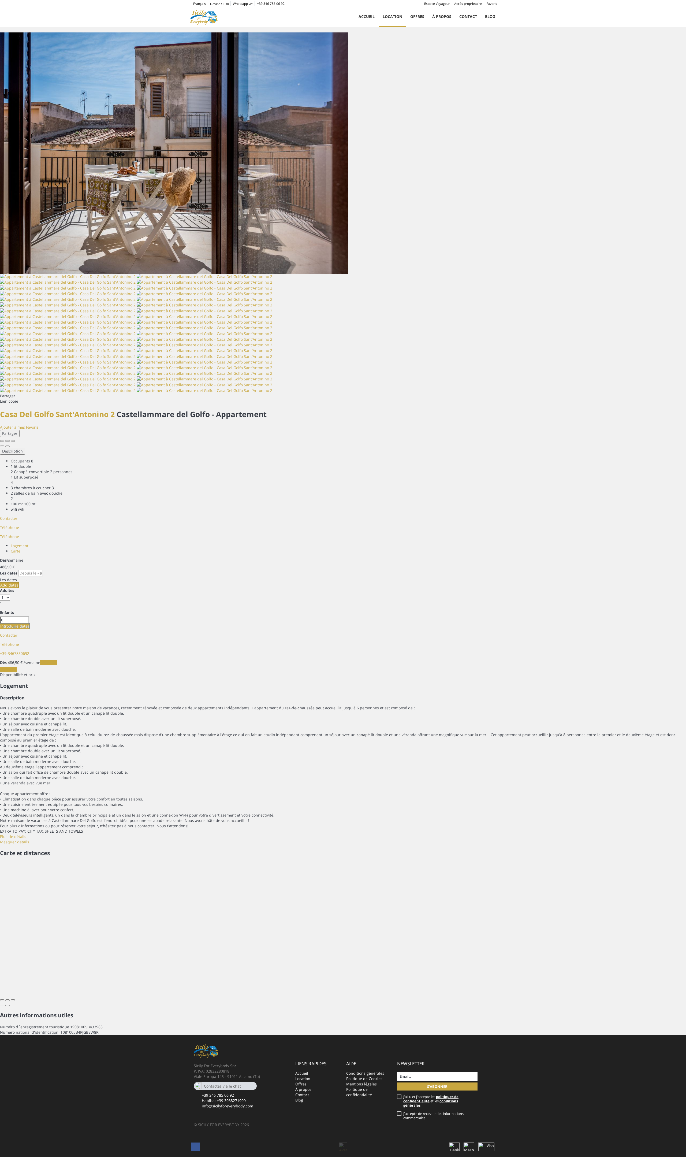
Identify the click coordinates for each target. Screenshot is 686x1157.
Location (392, 16)
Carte (15, 551)
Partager (9, 433)
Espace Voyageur (437, 3)
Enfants (7, 612)
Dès (3, 560)
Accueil (367, 16)
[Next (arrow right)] (7, 446)
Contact (468, 16)
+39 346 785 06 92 (218, 1095)
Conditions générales (365, 1073)
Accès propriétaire (468, 3)
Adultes (7, 590)
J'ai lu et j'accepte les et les (430, 1101)
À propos (441, 16)
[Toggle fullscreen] (7, 441)
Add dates (9, 585)
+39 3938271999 (231, 1100)
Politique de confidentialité (359, 1092)
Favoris (491, 3)
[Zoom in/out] (13, 441)
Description (12, 451)
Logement (19, 545)
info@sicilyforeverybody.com (227, 1105)
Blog (490, 16)
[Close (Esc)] (2, 441)
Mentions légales (361, 1083)
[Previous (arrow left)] (2, 446)
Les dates (8, 573)
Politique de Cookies (364, 1078)
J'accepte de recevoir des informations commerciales (433, 1115)
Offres (417, 16)
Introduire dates (14, 626)
